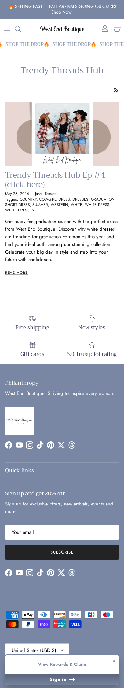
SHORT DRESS (17, 205)
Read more (16, 272)
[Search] (21, 29)
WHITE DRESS (97, 205)
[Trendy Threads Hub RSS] (116, 90)
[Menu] (7, 29)
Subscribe (62, 552)
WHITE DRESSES (19, 210)
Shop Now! (62, 12)
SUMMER (40, 205)
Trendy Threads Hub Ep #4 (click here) (55, 179)
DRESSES (80, 199)
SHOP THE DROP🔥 (27, 44)
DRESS (64, 199)
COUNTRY (28, 199)
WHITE (76, 205)
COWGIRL (47, 199)
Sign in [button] (59, 679)
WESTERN (59, 205)
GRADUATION (102, 199)
